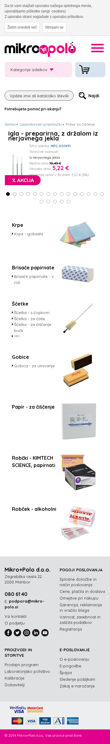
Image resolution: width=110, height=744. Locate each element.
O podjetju (15, 623)
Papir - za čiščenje (33, 407)
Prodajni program (21, 664)
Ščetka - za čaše (29, 318)
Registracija (71, 629)
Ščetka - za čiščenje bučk (32, 327)
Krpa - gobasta (28, 233)
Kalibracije (14, 678)
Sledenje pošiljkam (77, 679)
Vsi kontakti (16, 616)
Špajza (66, 672)
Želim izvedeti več (22, 27)
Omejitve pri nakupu (79, 598)
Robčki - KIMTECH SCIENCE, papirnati (33, 461)
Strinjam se (54, 27)
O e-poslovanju (74, 659)
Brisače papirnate (33, 268)
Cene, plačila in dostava (82, 591)
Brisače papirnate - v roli (34, 279)
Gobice (20, 357)
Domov (10, 124)
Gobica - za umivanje (34, 365)
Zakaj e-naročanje (77, 685)
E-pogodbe (70, 665)
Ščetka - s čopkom (32, 312)
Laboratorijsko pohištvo (27, 671)
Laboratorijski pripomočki (41, 124)
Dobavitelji (15, 684)
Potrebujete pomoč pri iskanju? (33, 109)
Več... (18, 336)
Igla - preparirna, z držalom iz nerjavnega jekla (53, 136)
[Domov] (40, 50)
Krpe (17, 225)
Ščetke (20, 304)
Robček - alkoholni (34, 509)
